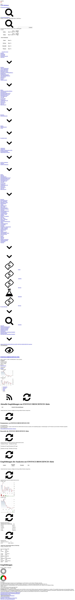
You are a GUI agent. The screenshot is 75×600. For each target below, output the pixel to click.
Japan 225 (2, 103)
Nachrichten (2, 54)
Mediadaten (12, 595)
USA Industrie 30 (3, 96)
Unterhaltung (2, 241)
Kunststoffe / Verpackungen (5, 226)
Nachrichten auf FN (4, 56)
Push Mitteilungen (4, 345)
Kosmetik (2, 225)
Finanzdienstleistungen (4, 211)
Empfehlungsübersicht (4, 74)
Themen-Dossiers (3, 79)
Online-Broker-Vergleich (5, 152)
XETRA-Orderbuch (4, 162)
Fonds (19, 269)
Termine (2, 78)
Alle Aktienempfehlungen (5, 75)
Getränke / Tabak (3, 214)
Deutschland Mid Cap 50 (5, 94)
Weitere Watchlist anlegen (5, 326)
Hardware (2, 217)
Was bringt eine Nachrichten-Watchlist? (7, 332)
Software (2, 238)
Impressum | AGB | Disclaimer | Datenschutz (8, 597)
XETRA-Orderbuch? (4, 164)
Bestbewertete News (4, 70)
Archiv (1, 128)
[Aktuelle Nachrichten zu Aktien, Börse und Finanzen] (5, 7)
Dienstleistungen (3, 205)
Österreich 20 (2, 102)
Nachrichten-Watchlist (4, 327)
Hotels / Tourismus (3, 219)
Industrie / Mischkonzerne (5, 221)
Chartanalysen (3, 76)
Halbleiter (2, 215)
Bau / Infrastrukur (3, 201)
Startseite (2, 53)
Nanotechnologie (3, 232)
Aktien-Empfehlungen (12, 593)
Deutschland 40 (3, 92)
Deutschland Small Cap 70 (5, 93)
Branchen (2, 114)
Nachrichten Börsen (4, 593)
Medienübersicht (3, 127)
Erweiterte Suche (5, 51)
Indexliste (2, 175)
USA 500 (2, 97)
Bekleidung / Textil (4, 202)
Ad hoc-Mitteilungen (4, 5)
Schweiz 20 (2, 101)
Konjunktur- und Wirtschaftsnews (6, 72)
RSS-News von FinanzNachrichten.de (7, 598)
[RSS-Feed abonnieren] (9, 401)
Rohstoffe (2, 237)
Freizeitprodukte (3, 212)
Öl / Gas (2, 235)
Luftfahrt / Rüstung (4, 228)
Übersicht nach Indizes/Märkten (6, 91)
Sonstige (2, 368)
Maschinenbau (3, 229)
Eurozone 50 (2, 99)
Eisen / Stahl (2, 206)
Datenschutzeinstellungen (5, 595)
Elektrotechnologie (3, 207)
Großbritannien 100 (4, 100)
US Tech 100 (2, 98)
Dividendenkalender (4, 151)
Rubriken (2, 67)
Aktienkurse (2, 148)
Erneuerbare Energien (4, 208)
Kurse (4, 389)
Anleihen (19, 278)
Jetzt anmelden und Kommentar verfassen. (8, 428)
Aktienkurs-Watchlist (4, 328)
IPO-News (2, 77)
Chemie (1, 204)
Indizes (1, 90)
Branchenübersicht (3, 115)
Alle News (2, 57)
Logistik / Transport (4, 227)
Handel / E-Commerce (4, 216)
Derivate (19, 287)
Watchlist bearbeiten (4, 329)
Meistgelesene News (4, 71)
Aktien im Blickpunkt (4, 68)
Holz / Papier (2, 218)
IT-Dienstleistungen (4, 223)
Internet (1, 222)
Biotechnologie (3, 203)
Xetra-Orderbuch (9, 592)
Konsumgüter (3, 224)
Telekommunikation (4, 240)
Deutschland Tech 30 (4, 95)
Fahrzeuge (2, 209)
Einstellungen (3, 331)
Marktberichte (3, 73)
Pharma (1, 236)
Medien (1, 125)
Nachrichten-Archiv (7, 594)
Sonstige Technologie (4, 239)
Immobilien (2, 220)
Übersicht (2, 163)
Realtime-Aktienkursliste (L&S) (6, 150)
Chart (4, 390)
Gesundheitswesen (3, 213)
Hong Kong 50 (3, 104)
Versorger (2, 242)
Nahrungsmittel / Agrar (4, 233)
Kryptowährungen (3, 306)
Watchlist (19, 324)
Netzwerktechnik (3, 234)
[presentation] (3, 391)
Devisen (19, 305)
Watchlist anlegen (3, 333)
